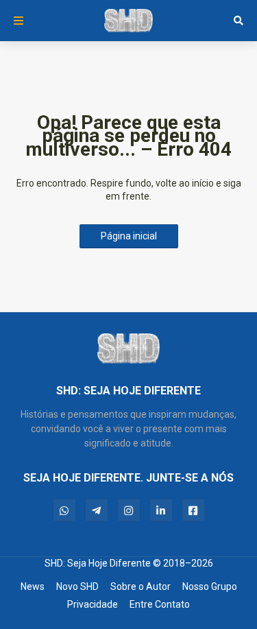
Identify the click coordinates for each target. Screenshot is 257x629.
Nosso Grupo (209, 586)
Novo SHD (77, 586)
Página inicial (129, 235)
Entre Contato (160, 604)
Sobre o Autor (140, 586)
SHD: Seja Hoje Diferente (98, 563)
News (33, 586)
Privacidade (92, 604)
